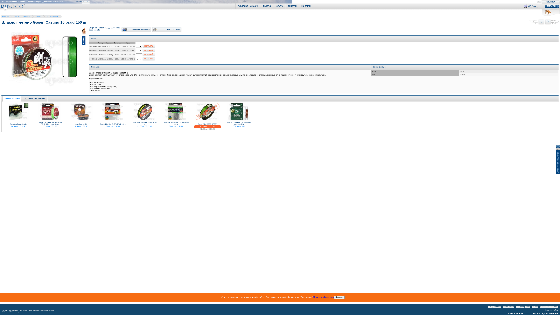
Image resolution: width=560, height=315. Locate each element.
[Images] (558, 307)
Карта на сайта (551, 310)
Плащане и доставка (548, 307)
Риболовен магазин (22, 17)
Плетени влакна (53, 17)
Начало (5, 17)
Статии (279, 6)
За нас (535, 307)
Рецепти (292, 6)
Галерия (267, 6)
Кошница (550, 2)
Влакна (38, 17)
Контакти (306, 6)
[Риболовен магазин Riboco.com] (12, 10)
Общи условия (495, 307)
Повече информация (323, 297)
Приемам (339, 297)
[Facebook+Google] (84, 59)
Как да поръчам (523, 307)
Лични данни (508, 307)
